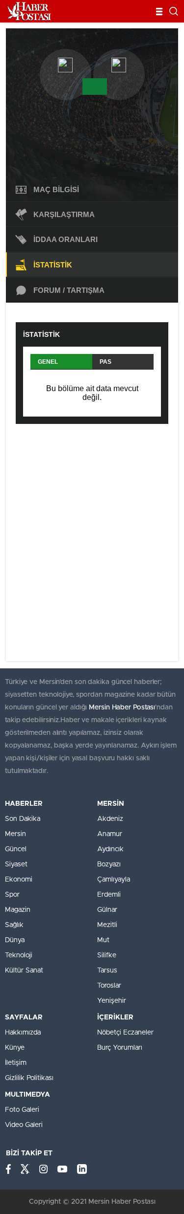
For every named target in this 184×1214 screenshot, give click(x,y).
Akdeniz (110, 819)
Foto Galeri (22, 1109)
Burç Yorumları (119, 1047)
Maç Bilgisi (56, 189)
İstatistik (52, 265)
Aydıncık (110, 849)
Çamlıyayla (113, 879)
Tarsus (107, 970)
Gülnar (107, 909)
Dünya (15, 940)
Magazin (17, 909)
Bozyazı (109, 864)
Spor (12, 894)
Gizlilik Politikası (29, 1078)
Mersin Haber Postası (122, 707)
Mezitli (107, 925)
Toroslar (109, 985)
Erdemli (109, 894)
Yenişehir (111, 1000)
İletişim (15, 1062)
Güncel (15, 849)
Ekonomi (18, 879)
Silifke (106, 955)
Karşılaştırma (64, 214)
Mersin (15, 834)
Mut (103, 940)
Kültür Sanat (24, 970)
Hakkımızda (23, 1032)
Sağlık (14, 925)
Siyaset (16, 864)
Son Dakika (22, 819)
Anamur (109, 834)
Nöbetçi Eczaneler (125, 1032)
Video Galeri (24, 1125)
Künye (15, 1047)
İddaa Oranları (65, 239)
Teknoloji (18, 955)
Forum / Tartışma (69, 290)
